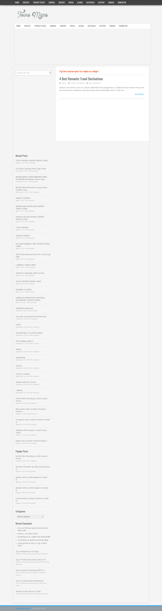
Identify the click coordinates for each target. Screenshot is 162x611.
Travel (73, 83)
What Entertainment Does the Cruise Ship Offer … (33, 255)
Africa (71, 2)
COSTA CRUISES (22, 227)
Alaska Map (20, 357)
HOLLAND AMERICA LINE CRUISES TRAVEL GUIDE (33, 245)
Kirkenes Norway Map (39, 540)
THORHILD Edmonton (24, 308)
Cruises (62, 2)
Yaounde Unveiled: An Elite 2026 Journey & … (33, 468)
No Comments (94, 83)
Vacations (81, 83)
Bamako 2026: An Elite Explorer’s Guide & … (32, 489)
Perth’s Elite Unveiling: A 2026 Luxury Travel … (31, 400)
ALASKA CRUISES (23, 236)
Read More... (140, 94)
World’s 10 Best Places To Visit (28, 591)
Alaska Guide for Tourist (26, 382)
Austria (101, 2)
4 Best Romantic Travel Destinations (81, 78)
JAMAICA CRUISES (23, 198)
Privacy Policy (39, 2)
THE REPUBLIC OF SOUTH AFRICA (29, 333)
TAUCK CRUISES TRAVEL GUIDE (28, 281)
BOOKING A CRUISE (23, 290)
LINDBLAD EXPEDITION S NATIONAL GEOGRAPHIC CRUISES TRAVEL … (30, 299)
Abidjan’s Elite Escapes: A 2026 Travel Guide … (31, 431)
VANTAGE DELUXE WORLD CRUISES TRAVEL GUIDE (30, 218)
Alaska (80, 2)
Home (17, 2)
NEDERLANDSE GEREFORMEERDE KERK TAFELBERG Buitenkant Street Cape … (31, 178)
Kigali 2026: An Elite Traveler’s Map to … (32, 441)
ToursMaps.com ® (23, 608)
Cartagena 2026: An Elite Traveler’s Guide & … (33, 421)
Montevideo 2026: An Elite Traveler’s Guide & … (31, 410)
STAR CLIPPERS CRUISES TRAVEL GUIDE (32, 160)
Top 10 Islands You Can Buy (27, 551)
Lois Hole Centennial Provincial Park (31, 317)
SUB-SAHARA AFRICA (24, 341)
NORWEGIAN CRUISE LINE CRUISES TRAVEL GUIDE (30, 207)
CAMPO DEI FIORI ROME (40, 537)
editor (64, 83)
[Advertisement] (82, 47)
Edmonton (122, 2)
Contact (26, 2)
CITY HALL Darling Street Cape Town (31, 169)
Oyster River (33, 534)
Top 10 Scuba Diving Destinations (29, 581)
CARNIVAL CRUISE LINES (26, 265)
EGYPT (18, 325)
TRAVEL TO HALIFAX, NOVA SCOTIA (30, 273)
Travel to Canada (23, 374)
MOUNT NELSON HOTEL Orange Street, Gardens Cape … (31, 189)
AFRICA (19, 349)
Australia (90, 2)
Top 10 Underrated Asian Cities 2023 (31, 560)
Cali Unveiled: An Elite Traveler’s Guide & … (32, 500)
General (52, 2)
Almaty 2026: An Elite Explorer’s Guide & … (31, 478)
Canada (111, 2)
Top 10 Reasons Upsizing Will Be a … (31, 570)
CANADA (19, 390)
